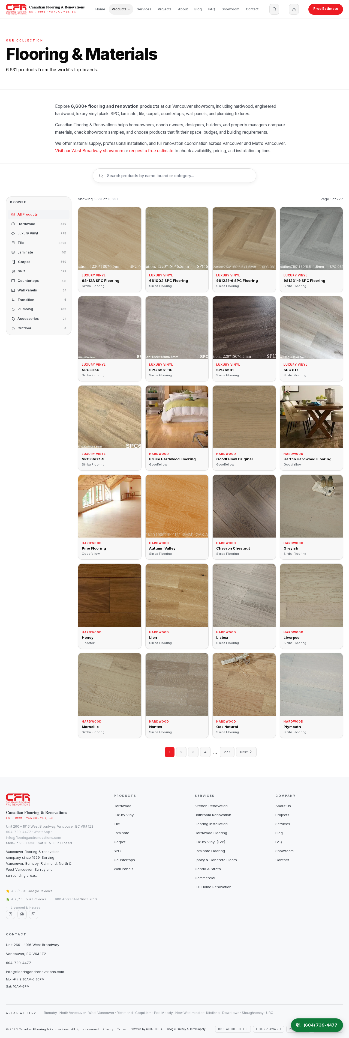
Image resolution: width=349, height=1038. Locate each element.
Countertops (124, 860)
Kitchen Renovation (211, 806)
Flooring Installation (211, 824)
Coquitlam (143, 1013)
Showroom (230, 9)
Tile (117, 824)
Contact (252, 9)
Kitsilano (213, 1013)
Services (144, 9)
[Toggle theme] (294, 9)
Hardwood (122, 806)
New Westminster (189, 1013)
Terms (121, 1029)
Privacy (108, 1029)
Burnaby (50, 1013)
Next (244, 752)
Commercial (205, 878)
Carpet (119, 842)
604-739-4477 (18, 832)
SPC (117, 851)
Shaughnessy (253, 1013)
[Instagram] (10, 914)
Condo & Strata (208, 869)
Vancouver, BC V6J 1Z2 (26, 954)
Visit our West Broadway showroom (89, 150)
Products (119, 9)
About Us (283, 806)
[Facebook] (22, 914)
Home (100, 9)
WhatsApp (42, 832)
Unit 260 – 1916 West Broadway (32, 944)
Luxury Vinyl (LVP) (210, 842)
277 (227, 752)
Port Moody (163, 1013)
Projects (165, 9)
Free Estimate (325, 9)
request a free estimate (151, 150)
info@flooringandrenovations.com (33, 838)
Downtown (230, 1013)
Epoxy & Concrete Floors (216, 860)
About (183, 9)
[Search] (274, 9)
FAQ (211, 9)
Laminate (121, 833)
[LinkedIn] (33, 914)
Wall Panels (123, 869)
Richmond (125, 1013)
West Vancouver (101, 1013)
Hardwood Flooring (211, 833)
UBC (269, 1013)
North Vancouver (72, 1013)
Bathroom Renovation (213, 815)
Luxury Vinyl (124, 815)
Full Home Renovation (213, 887)
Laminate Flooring (210, 851)
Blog (198, 9)
